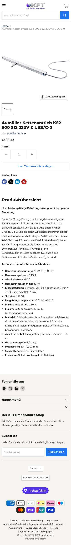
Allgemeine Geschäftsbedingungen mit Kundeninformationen (33, 524)
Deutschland (33, 477)
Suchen (13, 520)
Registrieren (56, 452)
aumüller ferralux (16, 133)
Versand (54, 527)
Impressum (52, 520)
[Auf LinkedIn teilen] (17, 181)
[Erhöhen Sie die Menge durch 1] (31, 154)
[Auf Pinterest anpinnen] (24, 181)
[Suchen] (64, 15)
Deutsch (34, 468)
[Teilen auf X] (10, 181)
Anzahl (5, 147)
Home (5, 25)
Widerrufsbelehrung (36, 527)
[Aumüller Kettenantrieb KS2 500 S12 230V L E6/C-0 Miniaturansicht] (7, 109)
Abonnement (15, 527)
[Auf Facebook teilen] (4, 181)
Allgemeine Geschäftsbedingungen (35, 531)
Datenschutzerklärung (32, 520)
